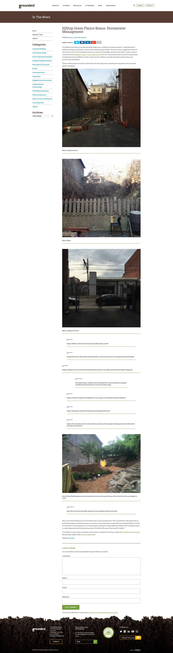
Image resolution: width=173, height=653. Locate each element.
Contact (150, 5)
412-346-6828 (54, 634)
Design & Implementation (42, 61)
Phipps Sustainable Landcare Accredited (108, 632)
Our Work (66, 5)
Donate (140, 5)
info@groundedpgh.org (57, 636)
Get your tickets (86, 534)
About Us (55, 5)
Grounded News (38, 72)
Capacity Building (39, 49)
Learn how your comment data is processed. (103, 612)
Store (100, 5)
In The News (89, 5)
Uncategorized (38, 103)
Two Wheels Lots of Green (131, 532)
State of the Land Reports (42, 99)
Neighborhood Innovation (42, 80)
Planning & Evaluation (40, 91)
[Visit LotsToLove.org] (130, 638)
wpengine (83, 37)
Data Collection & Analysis (42, 57)
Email (65, 587)
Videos (34, 38)
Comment (66, 556)
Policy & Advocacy (39, 95)
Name (65, 578)
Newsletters (37, 35)
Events (34, 68)
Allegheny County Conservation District (88, 55)
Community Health (39, 53)
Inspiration (71, 538)
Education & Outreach (40, 65)
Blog (34, 31)
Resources (78, 5)
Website (65, 597)
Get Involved (110, 5)
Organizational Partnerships (38, 85)
